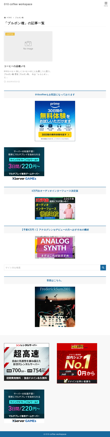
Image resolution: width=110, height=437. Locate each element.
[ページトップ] (104, 431)
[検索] (103, 267)
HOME (9, 17)
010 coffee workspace (18, 4)
